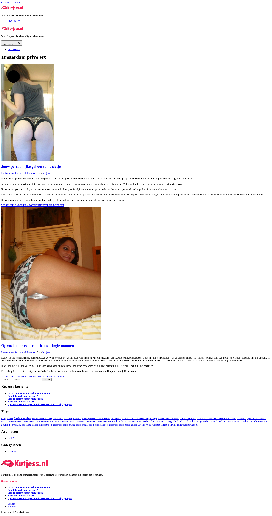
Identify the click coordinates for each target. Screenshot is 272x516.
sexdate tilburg (233, 421)
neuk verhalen (227, 418)
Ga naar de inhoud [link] (10, 2)
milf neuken (104, 418)
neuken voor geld (175, 418)
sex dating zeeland (30, 425)
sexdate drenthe (115, 421)
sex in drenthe (82, 425)
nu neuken (241, 418)
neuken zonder (189, 418)
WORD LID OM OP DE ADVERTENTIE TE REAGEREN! (32, 205)
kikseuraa (30, 173)
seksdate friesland (9, 421)
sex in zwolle (144, 424)
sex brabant (63, 421)
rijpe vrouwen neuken (256, 418)
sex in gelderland (110, 425)
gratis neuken (57, 418)
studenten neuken (159, 425)
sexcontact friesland (97, 421)
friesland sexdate (22, 418)
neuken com (115, 418)
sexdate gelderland (171, 421)
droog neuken (7, 418)
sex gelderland (56, 425)
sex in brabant (69, 425)
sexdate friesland (151, 421)
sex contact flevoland (78, 421)
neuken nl (162, 418)
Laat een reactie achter (12, 173)
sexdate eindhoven (133, 421)
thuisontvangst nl (190, 425)
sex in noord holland (128, 425)
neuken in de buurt (130, 418)
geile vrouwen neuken (41, 418)
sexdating (16, 424)
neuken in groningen (148, 418)
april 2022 (13, 438)
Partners (12, 506)
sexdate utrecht (249, 421)
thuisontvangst (174, 424)
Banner (11, 503)
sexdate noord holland (213, 421)
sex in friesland (96, 425)
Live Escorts (14, 21)
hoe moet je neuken (72, 418)
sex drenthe (44, 425)
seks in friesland (24, 421)
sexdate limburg (192, 421)
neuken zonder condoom (208, 418)
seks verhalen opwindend (45, 421)
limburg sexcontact (90, 418)
